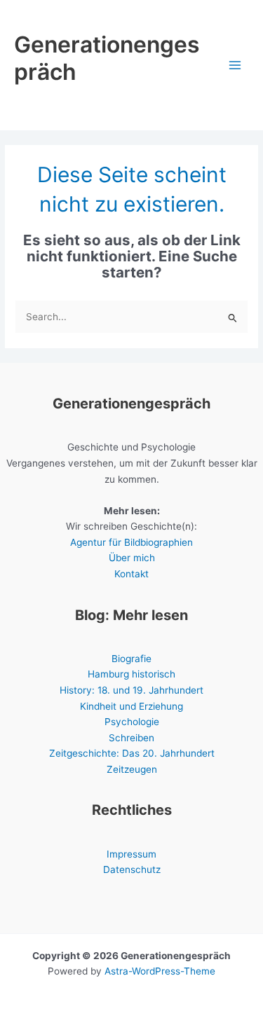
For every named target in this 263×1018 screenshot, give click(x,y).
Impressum (131, 854)
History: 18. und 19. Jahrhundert (131, 690)
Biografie (131, 658)
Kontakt (131, 573)
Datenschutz (132, 869)
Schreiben (131, 737)
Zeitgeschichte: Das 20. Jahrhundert (132, 753)
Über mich (132, 557)
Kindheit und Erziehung (131, 706)
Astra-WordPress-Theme (159, 971)
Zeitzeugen (132, 769)
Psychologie (131, 721)
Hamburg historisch (131, 674)
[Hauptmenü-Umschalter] (235, 65)
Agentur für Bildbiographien (131, 542)
